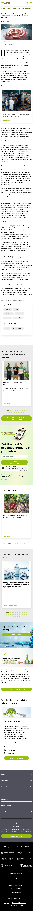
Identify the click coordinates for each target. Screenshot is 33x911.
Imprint (6, 903)
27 (19, 616)
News (3, 774)
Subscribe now (16, 836)
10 (24, 410)
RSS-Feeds (4, 811)
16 (16, 412)
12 (9, 412)
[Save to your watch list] (27, 3)
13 (11, 412)
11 (26, 410)
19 (21, 412)
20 (23, 412)
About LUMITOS (16, 889)
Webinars (4, 799)
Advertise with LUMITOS (16, 885)
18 (20, 412)
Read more (5, 479)
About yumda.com (16, 892)
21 (22, 614)
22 (24, 614)
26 (17, 616)
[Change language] (24, 3)
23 (26, 614)
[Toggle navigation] (31, 3)
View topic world (16, 758)
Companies (4, 780)
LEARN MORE (16, 635)
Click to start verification (16, 468)
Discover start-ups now (16, 689)
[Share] (21, 3)
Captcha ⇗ (23, 470)
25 (15, 616)
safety (12, 57)
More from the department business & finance (16, 418)
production (19, 63)
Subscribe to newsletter (14, 462)
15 (14, 412)
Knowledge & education (9, 805)
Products (4, 787)
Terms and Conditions (19, 903)
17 (18, 412)
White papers (5, 793)
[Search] (18, 3)
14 (10, 614)
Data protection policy (16, 905)
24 (13, 616)
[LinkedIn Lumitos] (16, 878)
